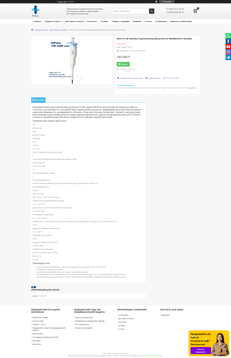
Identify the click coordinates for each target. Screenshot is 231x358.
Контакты (92, 21)
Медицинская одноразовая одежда (89, 321)
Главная (37, 21)
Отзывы (104, 21)
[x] (35, 287)
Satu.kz (126, 353)
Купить (124, 64)
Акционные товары (40, 317)
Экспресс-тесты (38, 324)
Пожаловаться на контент (153, 356)
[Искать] (151, 11)
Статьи (148, 21)
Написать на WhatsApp (181, 21)
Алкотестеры (37, 321)
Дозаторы (36, 344)
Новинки (137, 21)
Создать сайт (61, 2)
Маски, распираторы (83, 317)
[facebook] (32, 287)
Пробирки (36, 340)
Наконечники (37, 334)
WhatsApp (165, 315)
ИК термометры (82, 324)
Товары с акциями (120, 21)
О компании (161, 21)
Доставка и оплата (74, 21)
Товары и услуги (52, 21)
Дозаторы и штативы (58, 30)
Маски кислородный (83, 328)
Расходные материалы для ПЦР (45, 337)
